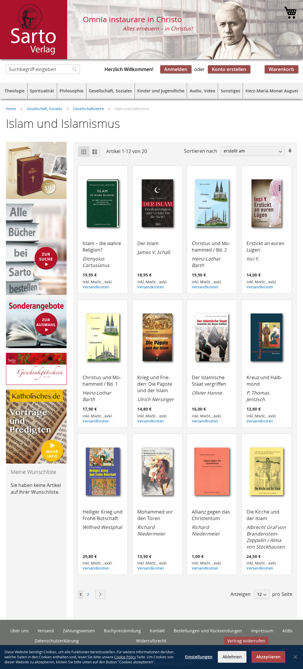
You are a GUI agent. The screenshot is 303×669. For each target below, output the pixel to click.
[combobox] (43, 69)
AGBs (287, 630)
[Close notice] (295, 657)
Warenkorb (281, 69)
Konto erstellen (229, 69)
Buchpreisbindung (122, 630)
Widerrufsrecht (151, 641)
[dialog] (151, 657)
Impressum (262, 630)
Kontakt (157, 630)
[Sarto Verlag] (33, 29)
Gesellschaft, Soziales (45, 108)
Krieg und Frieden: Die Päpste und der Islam (155, 388)
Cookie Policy (125, 656)
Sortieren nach (200, 150)
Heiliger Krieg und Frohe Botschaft (103, 519)
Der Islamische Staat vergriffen (209, 385)
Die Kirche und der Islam (266, 529)
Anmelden (175, 69)
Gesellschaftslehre (89, 108)
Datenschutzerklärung (57, 641)
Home (11, 108)
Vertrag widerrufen (246, 641)
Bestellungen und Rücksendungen (208, 630)
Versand (46, 630)
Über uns (19, 630)
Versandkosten (96, 287)
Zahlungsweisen (79, 630)
